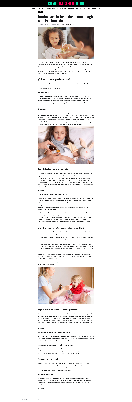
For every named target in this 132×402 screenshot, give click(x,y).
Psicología (71, 9)
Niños (99, 9)
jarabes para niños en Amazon (66, 262)
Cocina (49, 9)
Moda (76, 9)
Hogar (33, 9)
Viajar (43, 9)
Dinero (94, 9)
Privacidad (40, 397)
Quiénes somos (25, 397)
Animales (82, 9)
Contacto (33, 397)
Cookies (46, 397)
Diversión (55, 9)
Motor (88, 9)
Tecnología (63, 9)
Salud (38, 9)
